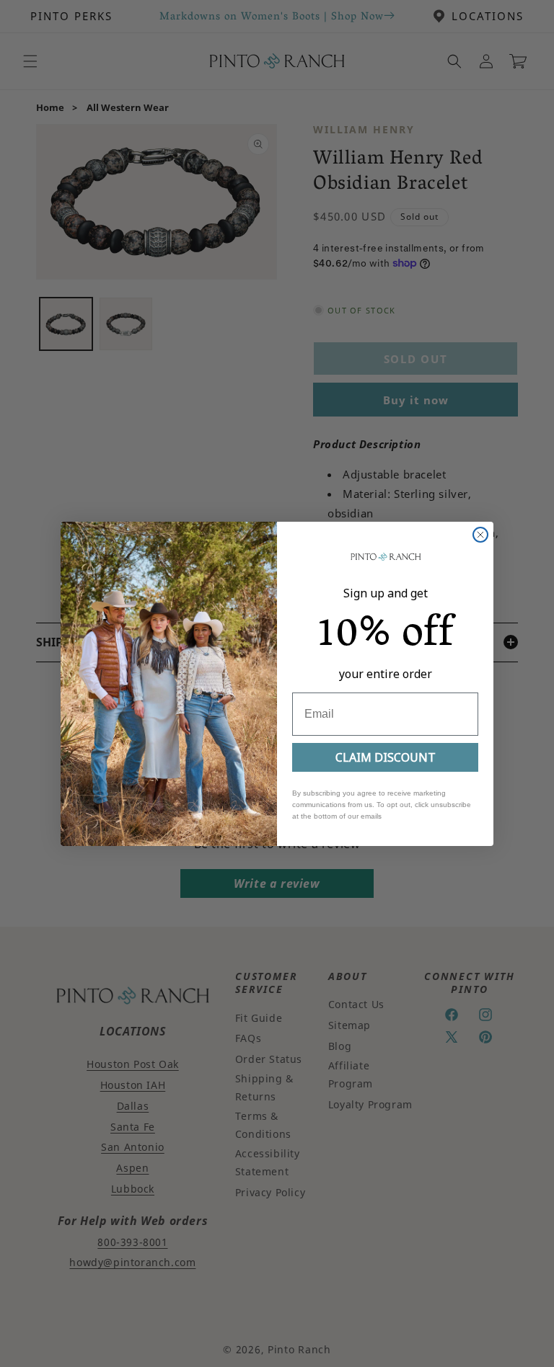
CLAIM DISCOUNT (385, 757)
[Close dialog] (480, 534)
